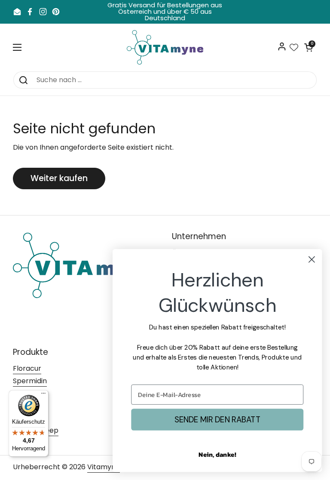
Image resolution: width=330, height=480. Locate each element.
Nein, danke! (217, 454)
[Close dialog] (312, 259)
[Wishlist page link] (294, 47)
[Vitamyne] (165, 47)
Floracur (27, 368)
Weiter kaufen (59, 178)
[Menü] (43, 395)
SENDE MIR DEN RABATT (217, 419)
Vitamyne (103, 467)
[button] (308, 47)
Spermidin (30, 381)
